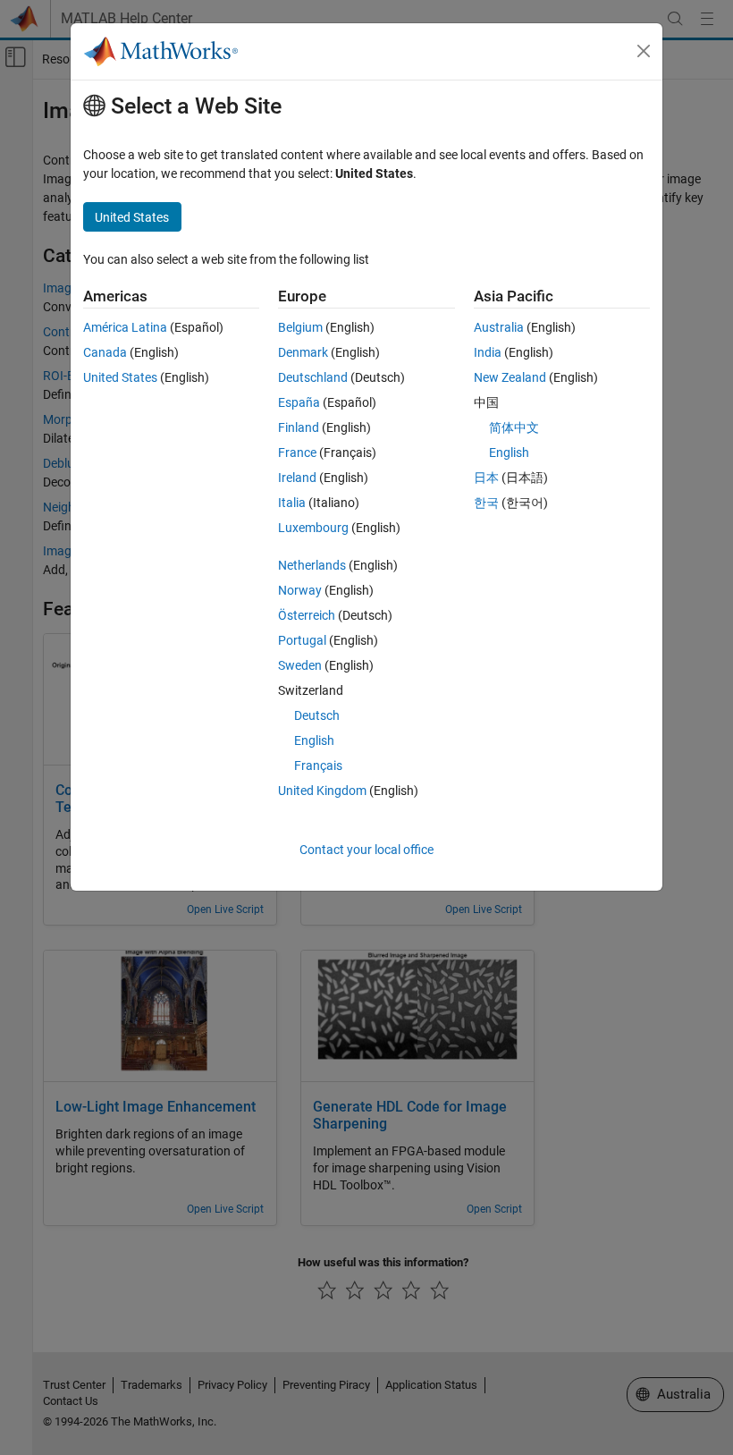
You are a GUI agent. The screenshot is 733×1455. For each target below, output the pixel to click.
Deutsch (317, 715)
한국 (486, 502)
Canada (105, 352)
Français (318, 765)
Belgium (300, 327)
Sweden (300, 665)
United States (120, 377)
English (314, 740)
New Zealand (510, 377)
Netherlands (312, 565)
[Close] (643, 50)
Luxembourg (313, 527)
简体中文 (514, 427)
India (487, 352)
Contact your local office (366, 849)
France (297, 452)
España (299, 402)
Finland (298, 427)
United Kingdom (322, 790)
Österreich (306, 615)
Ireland (297, 477)
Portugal (302, 640)
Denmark (303, 352)
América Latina (125, 327)
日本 (486, 477)
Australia (499, 327)
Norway (300, 590)
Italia (292, 502)
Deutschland (313, 377)
